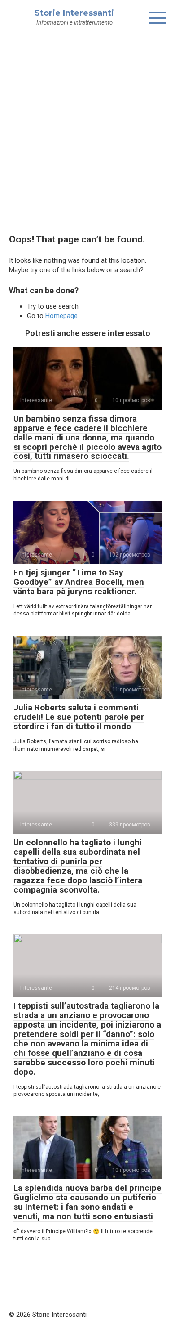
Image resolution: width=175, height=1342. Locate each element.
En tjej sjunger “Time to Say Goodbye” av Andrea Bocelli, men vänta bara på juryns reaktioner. (78, 582)
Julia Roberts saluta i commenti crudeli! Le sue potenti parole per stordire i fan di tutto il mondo (78, 717)
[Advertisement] (87, 128)
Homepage (61, 316)
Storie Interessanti (74, 13)
